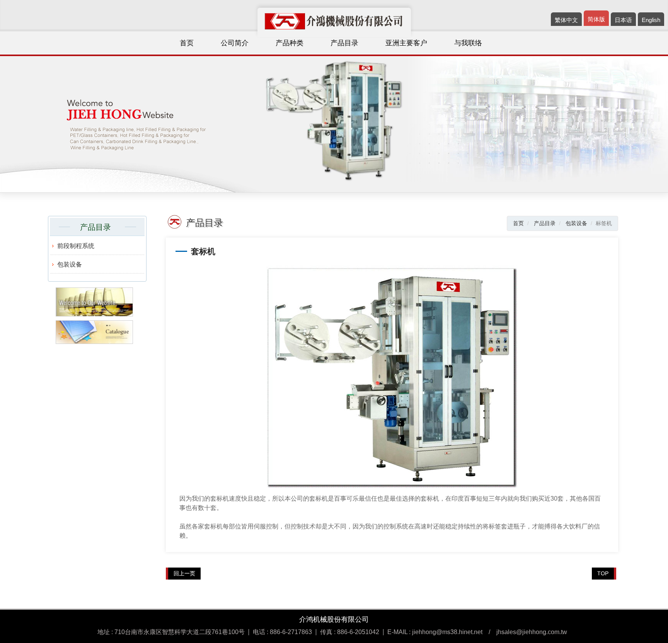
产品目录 (344, 43)
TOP (602, 573)
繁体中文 (566, 20)
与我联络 (468, 43)
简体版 (596, 19)
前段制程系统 (75, 246)
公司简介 (235, 43)
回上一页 (184, 573)
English (651, 20)
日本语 (623, 20)
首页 (187, 43)
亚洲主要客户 (406, 43)
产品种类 (289, 43)
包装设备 (69, 264)
